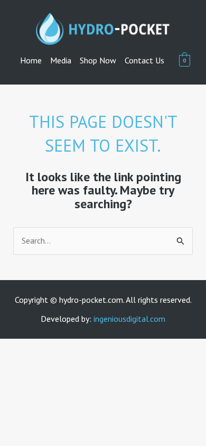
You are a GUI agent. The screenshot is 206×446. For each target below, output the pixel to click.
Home (31, 60)
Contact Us (144, 60)
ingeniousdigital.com (129, 318)
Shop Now (98, 60)
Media (60, 60)
